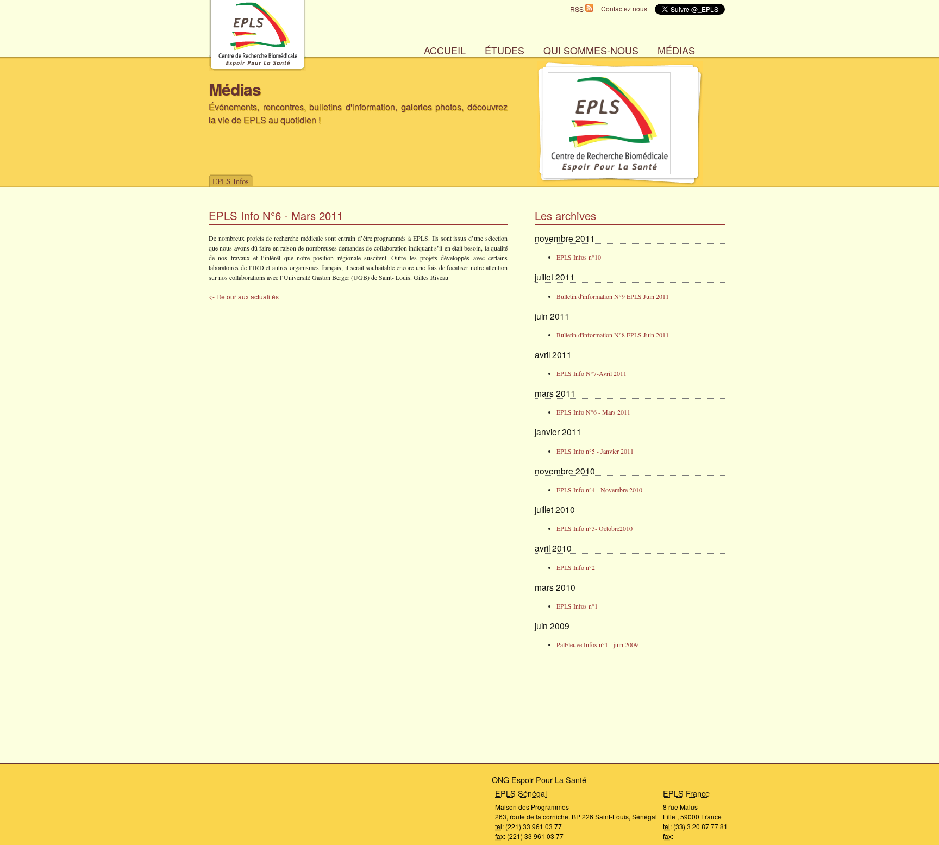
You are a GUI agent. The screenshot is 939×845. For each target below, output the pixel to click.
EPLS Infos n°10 (578, 257)
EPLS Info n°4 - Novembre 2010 (599, 489)
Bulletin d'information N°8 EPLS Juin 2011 (612, 334)
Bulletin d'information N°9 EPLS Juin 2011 (612, 296)
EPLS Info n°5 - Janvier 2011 (595, 451)
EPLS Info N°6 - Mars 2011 (593, 412)
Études (504, 50)
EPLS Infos (230, 181)
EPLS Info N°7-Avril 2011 (591, 373)
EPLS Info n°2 (575, 567)
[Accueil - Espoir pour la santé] (257, 68)
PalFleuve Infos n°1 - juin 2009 (597, 644)
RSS (577, 9)
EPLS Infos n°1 (577, 606)
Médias (676, 50)
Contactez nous (624, 8)
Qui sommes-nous (590, 50)
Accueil (445, 50)
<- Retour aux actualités (244, 296)
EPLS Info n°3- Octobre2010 (594, 528)
